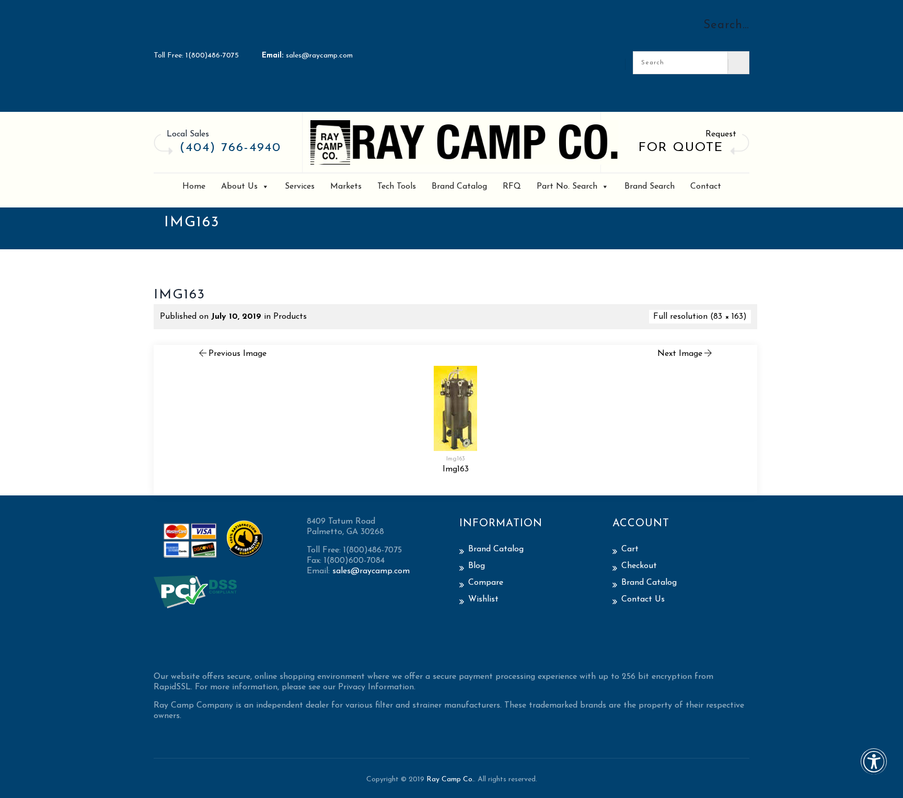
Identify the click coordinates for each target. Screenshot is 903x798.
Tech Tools (396, 186)
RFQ (512, 186)
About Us (239, 186)
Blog (476, 566)
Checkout (639, 566)
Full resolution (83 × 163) (700, 317)
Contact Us (643, 599)
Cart (630, 549)
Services (300, 186)
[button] (873, 768)
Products (290, 317)
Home (193, 186)
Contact (705, 186)
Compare (485, 583)
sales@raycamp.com (319, 56)
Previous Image (238, 354)
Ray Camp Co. (450, 779)
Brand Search (649, 186)
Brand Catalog (459, 186)
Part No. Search (567, 186)
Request (720, 134)
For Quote (681, 148)
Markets (346, 186)
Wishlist (483, 599)
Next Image (679, 354)
